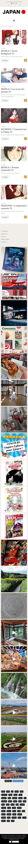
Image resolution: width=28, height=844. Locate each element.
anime (8, 791)
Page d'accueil (3, 26)
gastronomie (4, 801)
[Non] (26, 839)
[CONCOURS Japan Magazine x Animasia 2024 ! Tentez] (14, 446)
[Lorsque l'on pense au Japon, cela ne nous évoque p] (14, 686)
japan (20, 801)
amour (3, 791)
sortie (9, 817)
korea (3, 804)
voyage (24, 817)
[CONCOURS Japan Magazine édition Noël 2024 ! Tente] (14, 340)
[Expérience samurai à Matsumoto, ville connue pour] (14, 393)
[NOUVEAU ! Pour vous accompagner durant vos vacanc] (14, 526)
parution (3, 814)
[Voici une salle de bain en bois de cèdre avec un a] (14, 633)
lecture (13, 804)
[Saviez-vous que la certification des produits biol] (14, 579)
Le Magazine (4, 231)
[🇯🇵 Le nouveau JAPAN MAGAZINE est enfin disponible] (14, 286)
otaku (19, 811)
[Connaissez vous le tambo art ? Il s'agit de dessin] (14, 739)
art (12, 791)
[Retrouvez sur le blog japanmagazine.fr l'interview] (14, 313)
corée (22, 791)
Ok (10, 841)
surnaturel (14, 817)
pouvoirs (9, 814)
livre (17, 804)
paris (23, 811)
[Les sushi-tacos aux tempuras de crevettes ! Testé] (14, 366)
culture (15, 794)
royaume (3, 817)
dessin (21, 794)
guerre (10, 801)
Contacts (3, 236)
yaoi (8, 820)
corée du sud (4, 794)
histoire (15, 801)
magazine (3, 807)
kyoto (8, 804)
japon (25, 801)
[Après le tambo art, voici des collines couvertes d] (14, 712)
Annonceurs (4, 233)
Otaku (4, 48)
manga (14, 807)
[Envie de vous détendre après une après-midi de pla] (14, 499)
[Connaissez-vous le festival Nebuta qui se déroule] (14, 659)
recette (14, 814)
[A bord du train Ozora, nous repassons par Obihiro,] (14, 766)
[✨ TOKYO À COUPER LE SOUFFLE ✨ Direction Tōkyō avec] (14, 260)
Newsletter (4, 242)
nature (14, 811)
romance (19, 814)
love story (22, 804)
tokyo (20, 817)
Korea (4, 126)
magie (9, 807)
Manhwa (19, 807)
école (13, 820)
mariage (3, 811)
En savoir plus (15, 841)
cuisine (10, 794)
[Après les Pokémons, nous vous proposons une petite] (14, 606)
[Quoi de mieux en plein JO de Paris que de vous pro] (14, 473)
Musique (9, 811)
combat (17, 791)
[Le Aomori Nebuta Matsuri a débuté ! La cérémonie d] (14, 553)
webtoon (3, 820)
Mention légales (5, 239)
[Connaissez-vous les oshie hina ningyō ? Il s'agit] (14, 420)
